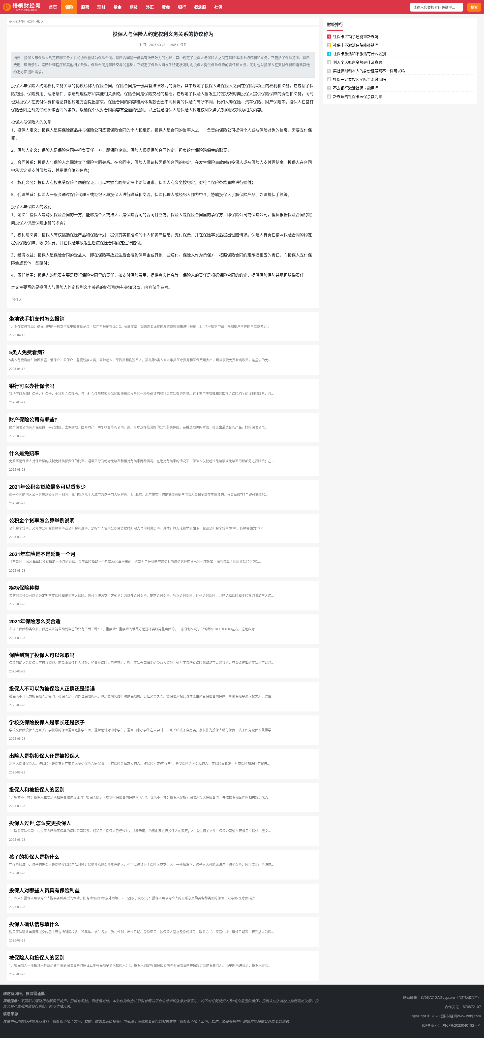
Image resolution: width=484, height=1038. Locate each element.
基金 (117, 7)
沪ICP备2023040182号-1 (461, 1025)
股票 (85, 7)
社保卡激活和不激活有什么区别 (357, 53)
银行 (182, 7)
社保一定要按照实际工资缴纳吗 (357, 79)
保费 (288, 64)
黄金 (166, 7)
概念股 (200, 7)
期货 (134, 7)
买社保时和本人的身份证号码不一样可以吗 (366, 70)
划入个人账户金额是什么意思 (355, 62)
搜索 (474, 7)
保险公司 (94, 130)
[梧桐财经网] (22, 7)
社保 (218, 7)
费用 (16, 64)
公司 (231, 130)
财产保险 (273, 102)
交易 (119, 64)
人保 (146, 162)
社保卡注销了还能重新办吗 (353, 36)
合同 (108, 57)
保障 (221, 64)
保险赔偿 (203, 150)
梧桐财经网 (17, 21)
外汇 (150, 7)
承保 (215, 214)
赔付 (247, 182)
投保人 (198, 57)
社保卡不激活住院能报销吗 (353, 45)
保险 (69, 7)
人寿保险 (233, 102)
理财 (101, 7)
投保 (27, 57)
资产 (159, 235)
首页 (53, 7)
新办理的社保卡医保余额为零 (355, 96)
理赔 (27, 64)
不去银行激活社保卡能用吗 (353, 87)
